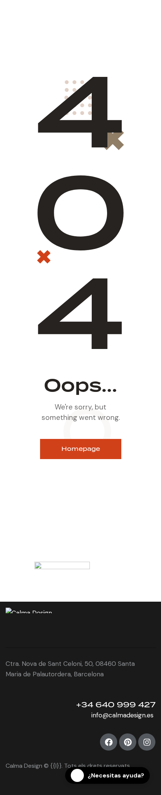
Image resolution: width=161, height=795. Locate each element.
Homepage (80, 449)
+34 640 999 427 (115, 704)
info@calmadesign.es (123, 715)
